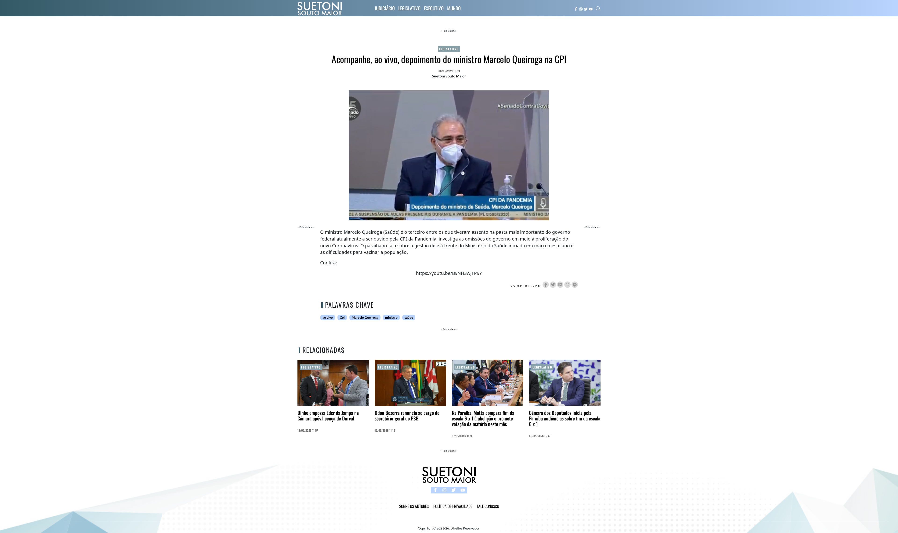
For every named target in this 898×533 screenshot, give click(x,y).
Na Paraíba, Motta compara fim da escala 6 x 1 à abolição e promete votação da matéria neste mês (483, 418)
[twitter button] (586, 8)
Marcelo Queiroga (365, 317)
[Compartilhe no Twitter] (553, 284)
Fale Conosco (488, 506)
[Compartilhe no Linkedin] (560, 284)
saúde (409, 317)
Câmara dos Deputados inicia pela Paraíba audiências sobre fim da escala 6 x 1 (564, 418)
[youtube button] (591, 8)
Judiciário (385, 8)
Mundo (454, 8)
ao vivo (327, 317)
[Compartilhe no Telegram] (575, 284)
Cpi (342, 317)
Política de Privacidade (452, 506)
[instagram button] (581, 8)
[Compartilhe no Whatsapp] (567, 284)
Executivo (434, 8)
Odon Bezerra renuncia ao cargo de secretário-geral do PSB (407, 415)
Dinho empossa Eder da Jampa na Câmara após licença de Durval (328, 415)
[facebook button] (576, 8)
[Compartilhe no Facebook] (546, 284)
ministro (391, 317)
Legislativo (409, 8)
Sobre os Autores (414, 506)
